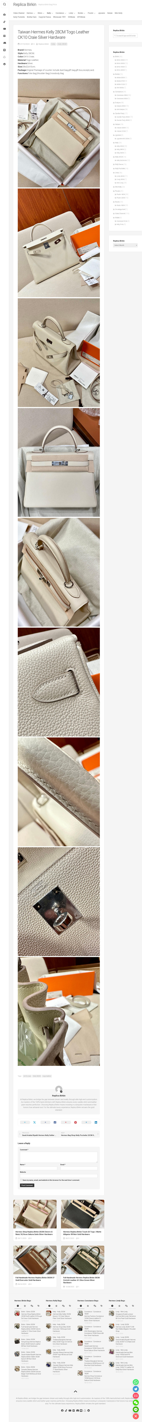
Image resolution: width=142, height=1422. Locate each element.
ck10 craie (27, 1076)
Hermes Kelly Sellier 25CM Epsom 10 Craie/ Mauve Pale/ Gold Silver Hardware (62, 1316)
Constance (60, 13)
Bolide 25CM (121, 77)
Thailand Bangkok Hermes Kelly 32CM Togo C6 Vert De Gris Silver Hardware (62, 1342)
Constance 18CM (122, 95)
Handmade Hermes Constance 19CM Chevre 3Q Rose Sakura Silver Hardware (94, 1348)
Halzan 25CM (121, 128)
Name (22, 1164)
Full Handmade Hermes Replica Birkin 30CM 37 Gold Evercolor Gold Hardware (35, 1279)
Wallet (117, 217)
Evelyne (117, 103)
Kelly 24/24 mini (122, 160)
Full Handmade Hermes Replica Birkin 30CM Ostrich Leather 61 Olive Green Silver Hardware (81, 1280)
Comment (24, 1150)
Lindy (71, 13)
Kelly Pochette (19, 17)
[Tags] (38, 1306)
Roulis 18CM (121, 205)
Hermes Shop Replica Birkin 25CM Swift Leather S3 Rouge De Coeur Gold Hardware (31, 1316)
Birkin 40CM (121, 70)
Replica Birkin (24, 4)
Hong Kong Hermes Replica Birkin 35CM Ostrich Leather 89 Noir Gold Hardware (31, 1344)
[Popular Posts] (24, 1306)
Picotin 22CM (121, 198)
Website (23, 1172)
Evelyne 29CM (121, 106)
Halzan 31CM (121, 131)
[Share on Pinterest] (69, 1122)
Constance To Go (122, 221)
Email (63, 1164)
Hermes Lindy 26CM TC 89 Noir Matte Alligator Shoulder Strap (126, 1329)
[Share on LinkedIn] (89, 1122)
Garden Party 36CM (123, 120)
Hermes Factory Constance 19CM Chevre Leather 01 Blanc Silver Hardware (94, 1318)
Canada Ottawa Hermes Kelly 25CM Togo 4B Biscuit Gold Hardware (63, 1355)
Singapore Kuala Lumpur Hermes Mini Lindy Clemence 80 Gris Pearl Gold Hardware (126, 1316)
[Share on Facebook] (48, 1122)
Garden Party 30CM (123, 117)
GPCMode (81, 17)
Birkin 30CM (121, 63)
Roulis (117, 202)
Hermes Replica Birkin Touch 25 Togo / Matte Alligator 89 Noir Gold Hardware (82, 1233)
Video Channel (18, 13)
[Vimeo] (4, 36)
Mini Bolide (120, 88)
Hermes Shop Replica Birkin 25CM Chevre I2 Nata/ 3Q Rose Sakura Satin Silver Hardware (34, 1233)
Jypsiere (101, 13)
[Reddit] (4, 64)
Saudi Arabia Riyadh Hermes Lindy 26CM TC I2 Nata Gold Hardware (126, 1342)
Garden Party (119, 113)
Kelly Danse (119, 164)
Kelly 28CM (62, 44)
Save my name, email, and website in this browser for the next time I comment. (51, 1180)
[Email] (136, 1396)
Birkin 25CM (121, 60)
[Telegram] (136, 1389)
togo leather (47, 1076)
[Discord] (4, 43)
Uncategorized (120, 209)
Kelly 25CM (120, 146)
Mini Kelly (118, 13)
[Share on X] (28, 1122)
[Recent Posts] (17, 1306)
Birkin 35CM (121, 67)
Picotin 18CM (121, 194)
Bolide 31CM (121, 84)
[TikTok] (4, 22)
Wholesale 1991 (59, 17)
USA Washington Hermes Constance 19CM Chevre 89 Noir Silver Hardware (94, 1333)
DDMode (71, 17)
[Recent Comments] (31, 1306)
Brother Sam (31, 17)
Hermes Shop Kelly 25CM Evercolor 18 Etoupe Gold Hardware (62, 1329)
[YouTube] (4, 29)
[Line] (4, 50)
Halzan (109, 13)
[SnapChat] (4, 57)
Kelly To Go (120, 224)
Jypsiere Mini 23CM (123, 138)
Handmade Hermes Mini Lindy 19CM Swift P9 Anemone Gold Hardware (124, 1355)
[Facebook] (4, 15)
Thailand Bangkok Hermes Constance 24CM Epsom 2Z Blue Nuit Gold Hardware (94, 1363)
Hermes (30, 13)
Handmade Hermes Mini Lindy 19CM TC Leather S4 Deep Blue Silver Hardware (125, 1367)
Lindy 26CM (120, 176)
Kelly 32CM (120, 153)
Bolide (80, 13)
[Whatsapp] (136, 1382)
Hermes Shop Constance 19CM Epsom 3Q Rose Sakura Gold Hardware (93, 1378)
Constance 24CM (122, 98)
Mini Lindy (120, 183)
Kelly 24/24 (119, 157)
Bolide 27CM (121, 81)
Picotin (90, 13)
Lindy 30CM (120, 179)
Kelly (49, 13)
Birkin (40, 13)
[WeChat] (136, 1403)
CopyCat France (45, 17)
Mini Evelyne (120, 109)
